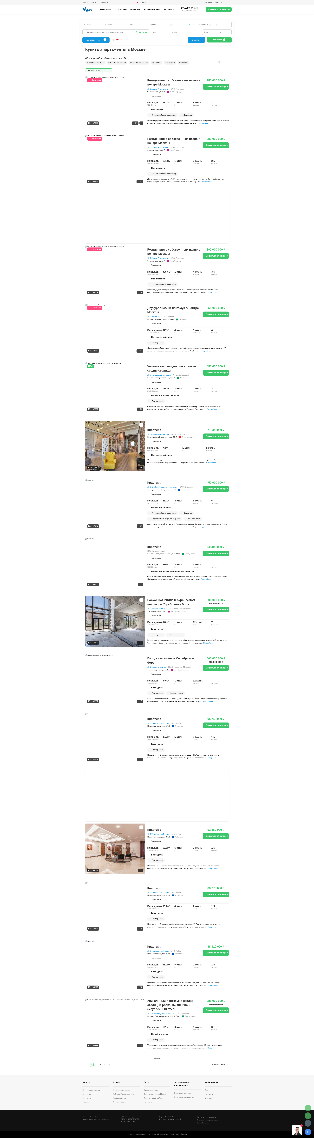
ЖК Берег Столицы (156, 608)
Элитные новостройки (153, 1098)
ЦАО (172, 89)
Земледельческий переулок (158, 490)
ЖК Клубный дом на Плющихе (162, 487)
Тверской (185, 375)
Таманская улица (154, 611)
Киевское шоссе (119, 1098)
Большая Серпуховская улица (159, 554)
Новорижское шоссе (121, 1090)
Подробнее (203, 123)
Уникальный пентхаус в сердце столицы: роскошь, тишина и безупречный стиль (170, 1005)
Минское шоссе (119, 1102)
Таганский (180, 89)
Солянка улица (153, 91)
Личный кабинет (203, 1123)
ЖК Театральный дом (158, 723)
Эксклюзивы (105, 9)
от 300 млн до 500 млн (117, 62)
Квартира (154, 430)
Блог (207, 1090)
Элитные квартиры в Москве (155, 1094)
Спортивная (187, 437)
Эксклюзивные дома (182, 1093)
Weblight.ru (105, 1119)
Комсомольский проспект (157, 437)
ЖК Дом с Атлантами (158, 89)
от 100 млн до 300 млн (139, 62)
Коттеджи (86, 1094)
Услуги (85, 2)
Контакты (218, 2)
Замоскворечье (158, 551)
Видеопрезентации (151, 9)
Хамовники (180, 434)
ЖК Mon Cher (154, 316)
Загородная (122, 9)
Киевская (185, 490)
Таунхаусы (86, 1098)
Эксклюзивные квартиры (184, 1097)
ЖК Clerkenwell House (158, 434)
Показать (217, 40)
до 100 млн (156, 62)
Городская (135, 9)
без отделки (170, 62)
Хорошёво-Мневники (182, 608)
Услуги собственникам (99, 2)
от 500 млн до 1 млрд (95, 62)
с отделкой (183, 62)
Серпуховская (190, 554)
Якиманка (171, 316)
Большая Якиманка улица (157, 319)
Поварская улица (154, 726)
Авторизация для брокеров (228, 2)
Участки (85, 1102)
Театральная (185, 378)
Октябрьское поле (179, 611)
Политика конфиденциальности (208, 1120)
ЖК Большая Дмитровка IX (160, 375)
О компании (207, 2)
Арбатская (179, 726)
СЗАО (170, 608)
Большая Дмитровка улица (158, 378)
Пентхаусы (148, 1102)
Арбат (178, 723)
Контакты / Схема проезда (206, 1117)
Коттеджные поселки (91, 1090)
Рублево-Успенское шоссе (123, 1094)
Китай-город (175, 91)
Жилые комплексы (151, 1090)
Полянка (182, 319)
